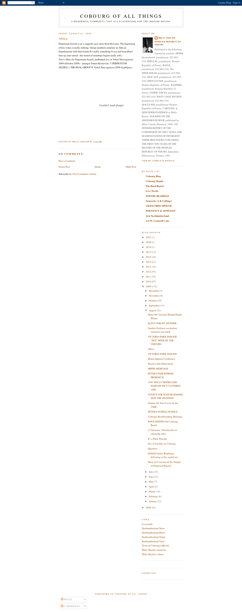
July (151, 471)
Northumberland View (153, 541)
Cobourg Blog (153, 176)
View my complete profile (158, 161)
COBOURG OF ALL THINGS (121, 16)
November (154, 295)
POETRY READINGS (157, 196)
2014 (149, 261)
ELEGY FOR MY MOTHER (162, 323)
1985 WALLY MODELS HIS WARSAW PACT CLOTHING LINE (164, 385)
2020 (149, 242)
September (154, 305)
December (154, 290)
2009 (149, 286)
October (153, 300)
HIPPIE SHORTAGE (158, 368)
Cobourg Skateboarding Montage (165, 416)
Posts (67, 599)
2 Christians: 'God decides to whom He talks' (162, 431)
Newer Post (64, 166)
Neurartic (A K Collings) (159, 201)
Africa (151, 349)
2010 (149, 281)
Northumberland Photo (153, 532)
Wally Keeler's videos (153, 554)
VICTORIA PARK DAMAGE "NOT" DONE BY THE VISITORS (162, 340)
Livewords (147, 524)
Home (98, 166)
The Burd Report (155, 186)
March (152, 491)
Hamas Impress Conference (161, 358)
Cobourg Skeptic (155, 181)
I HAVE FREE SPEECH (158, 206)
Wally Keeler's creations (154, 550)
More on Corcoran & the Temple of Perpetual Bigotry (164, 463)
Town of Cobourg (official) (155, 545)
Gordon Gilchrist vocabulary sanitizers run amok (162, 330)
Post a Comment (67, 161)
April (152, 486)
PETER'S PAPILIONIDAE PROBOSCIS (161, 375)
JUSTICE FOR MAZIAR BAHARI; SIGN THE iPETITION (165, 396)
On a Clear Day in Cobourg (162, 443)
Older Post (131, 166)
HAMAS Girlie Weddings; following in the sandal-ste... (163, 455)
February (153, 496)
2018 (149, 247)
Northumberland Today (154, 537)
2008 (149, 507)
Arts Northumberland (157, 216)
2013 (149, 266)
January (153, 501)
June (151, 476)
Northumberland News (153, 528)
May (151, 481)
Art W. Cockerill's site (157, 220)
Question (152, 448)
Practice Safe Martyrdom (160, 363)
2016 (149, 257)
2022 (149, 237)
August (153, 310)
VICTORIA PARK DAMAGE (162, 354)
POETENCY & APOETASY (161, 210)
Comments (71, 606)
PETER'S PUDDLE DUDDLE (163, 411)
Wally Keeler (166, 38)
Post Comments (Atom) (84, 174)
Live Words (152, 191)
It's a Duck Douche (157, 438)
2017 (149, 252)
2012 (149, 271)
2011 (149, 276)
